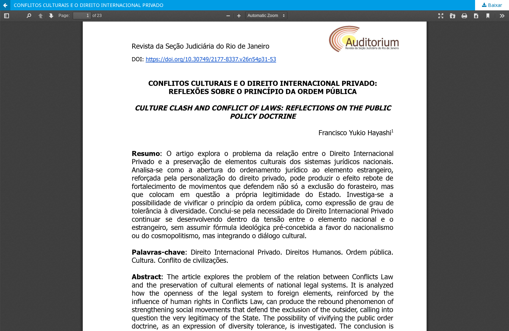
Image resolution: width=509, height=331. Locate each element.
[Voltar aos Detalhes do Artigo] (5, 5)
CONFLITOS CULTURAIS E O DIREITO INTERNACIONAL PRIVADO (88, 5)
